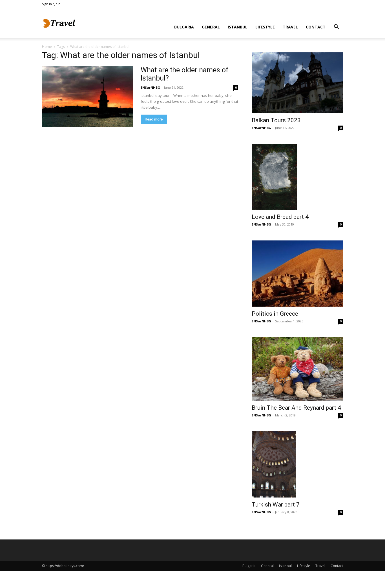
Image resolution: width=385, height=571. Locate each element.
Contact (316, 27)
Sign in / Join (51, 4)
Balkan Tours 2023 (276, 120)
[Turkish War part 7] (297, 464)
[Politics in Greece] (297, 273)
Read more (154, 119)
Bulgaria (184, 27)
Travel (290, 27)
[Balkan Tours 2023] (297, 82)
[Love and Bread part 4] (297, 177)
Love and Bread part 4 (280, 216)
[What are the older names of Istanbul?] (87, 96)
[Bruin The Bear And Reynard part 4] (297, 368)
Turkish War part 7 (276, 504)
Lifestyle (265, 27)
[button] (336, 27)
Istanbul (237, 27)
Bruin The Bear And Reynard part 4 (296, 407)
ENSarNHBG (150, 87)
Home (47, 46)
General (211, 27)
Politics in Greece (275, 313)
